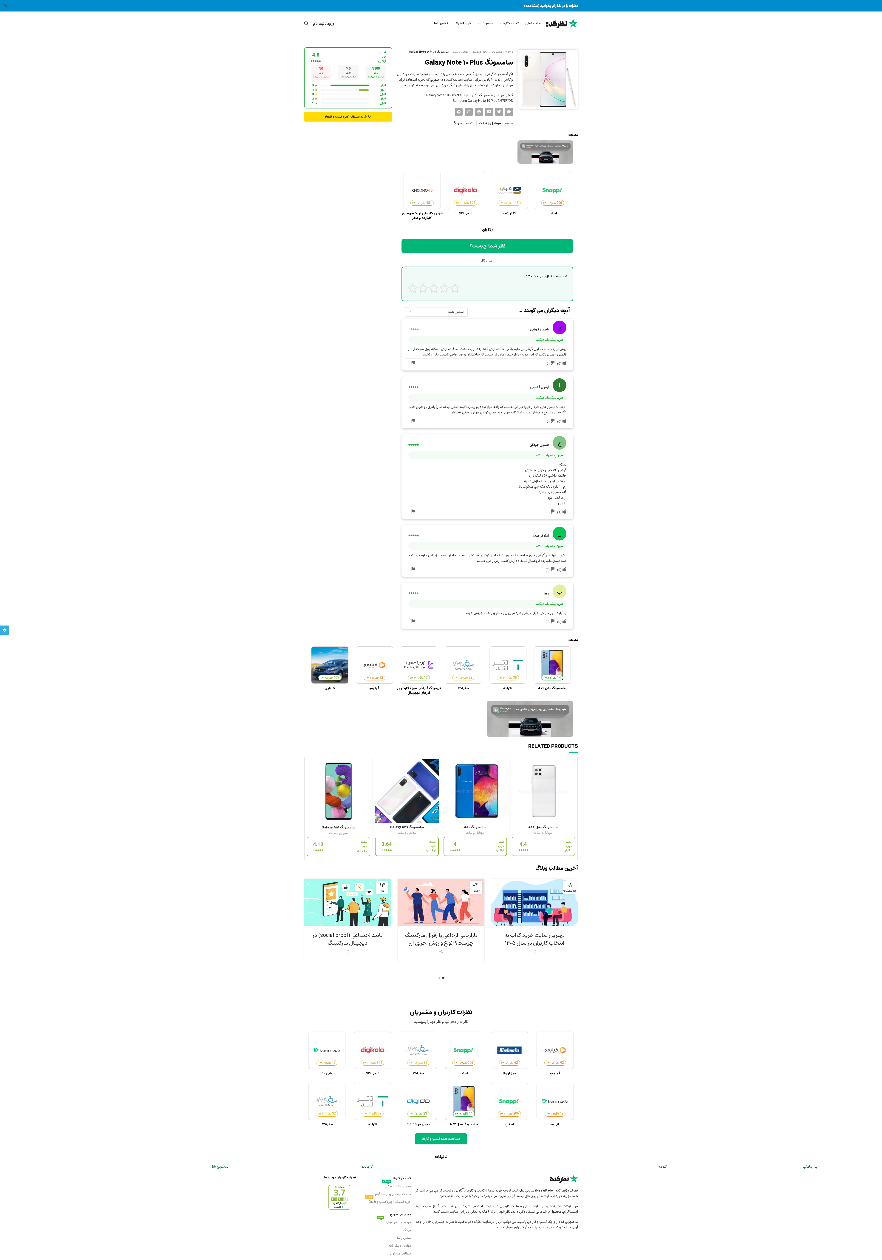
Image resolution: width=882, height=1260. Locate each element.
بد (444, 288)
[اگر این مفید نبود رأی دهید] (553, 363)
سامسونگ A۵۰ (475, 827)
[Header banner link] (448, 5)
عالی (412, 288)
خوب (423, 288)
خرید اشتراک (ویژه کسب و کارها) (388, 1201)
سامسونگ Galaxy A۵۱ (338, 827)
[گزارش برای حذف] (413, 363)
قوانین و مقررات (400, 1246)
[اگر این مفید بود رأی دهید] (564, 363)
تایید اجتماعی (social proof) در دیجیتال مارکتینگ (347, 939)
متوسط (434, 288)
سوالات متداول (400, 1253)
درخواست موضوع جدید (394, 1221)
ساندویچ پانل (219, 1166)
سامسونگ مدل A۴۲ (543, 827)
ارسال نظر (487, 260)
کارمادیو (367, 1166)
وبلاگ (407, 1230)
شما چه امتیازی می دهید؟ (547, 276)
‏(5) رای (487, 229)
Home (509, 51)
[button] (509, 112)
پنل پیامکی (810, 1166)
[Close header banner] (5, 5)
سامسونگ (460, 123)
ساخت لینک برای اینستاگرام (393, 1194)
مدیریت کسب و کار (397, 1185)
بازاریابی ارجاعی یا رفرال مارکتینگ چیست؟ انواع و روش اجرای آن (441, 939)
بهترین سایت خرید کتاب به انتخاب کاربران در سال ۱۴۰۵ (535, 939)
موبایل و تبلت (460, 51)
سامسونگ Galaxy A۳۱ (407, 827)
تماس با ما (404, 1238)
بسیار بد (455, 288)
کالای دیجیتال (480, 51)
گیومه (663, 1166)
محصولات (496, 51)
